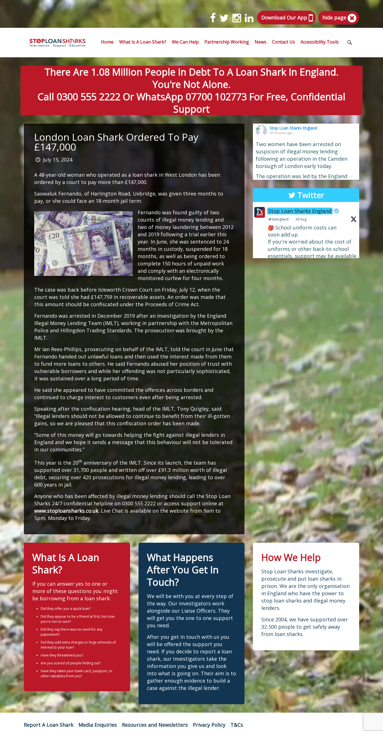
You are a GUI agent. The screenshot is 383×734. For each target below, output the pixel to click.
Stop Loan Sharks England (293, 128)
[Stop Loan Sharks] (57, 42)
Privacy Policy (209, 724)
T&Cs (236, 724)
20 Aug (301, 219)
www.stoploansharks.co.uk (66, 510)
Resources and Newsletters (155, 724)
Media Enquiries (98, 724)
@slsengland (278, 219)
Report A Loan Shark (48, 724)
